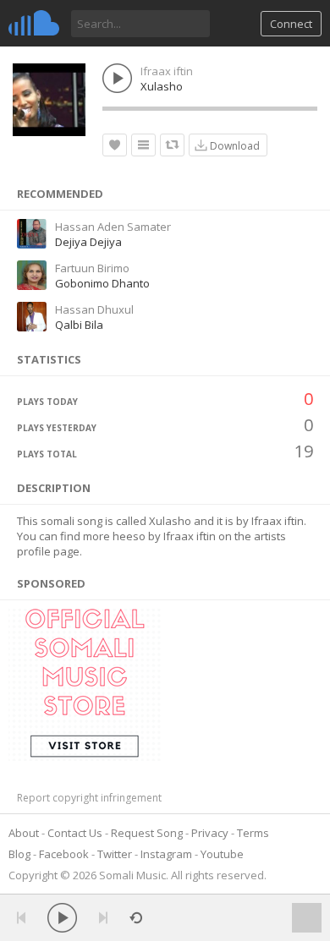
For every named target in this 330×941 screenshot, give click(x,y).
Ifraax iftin (166, 71)
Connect (291, 23)
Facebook (64, 854)
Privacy (209, 832)
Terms (253, 832)
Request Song (147, 832)
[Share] (172, 145)
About (23, 832)
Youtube (222, 854)
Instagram (166, 854)
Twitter (114, 854)
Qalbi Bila (79, 324)
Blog (19, 854)
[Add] (143, 145)
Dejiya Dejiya (88, 241)
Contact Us (74, 832)
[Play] (62, 918)
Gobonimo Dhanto (102, 283)
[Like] (114, 145)
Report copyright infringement (89, 798)
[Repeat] (135, 918)
